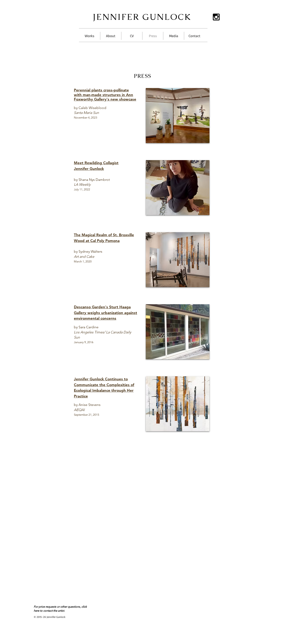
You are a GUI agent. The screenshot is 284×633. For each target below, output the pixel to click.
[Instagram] (216, 17)
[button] (89, 36)
